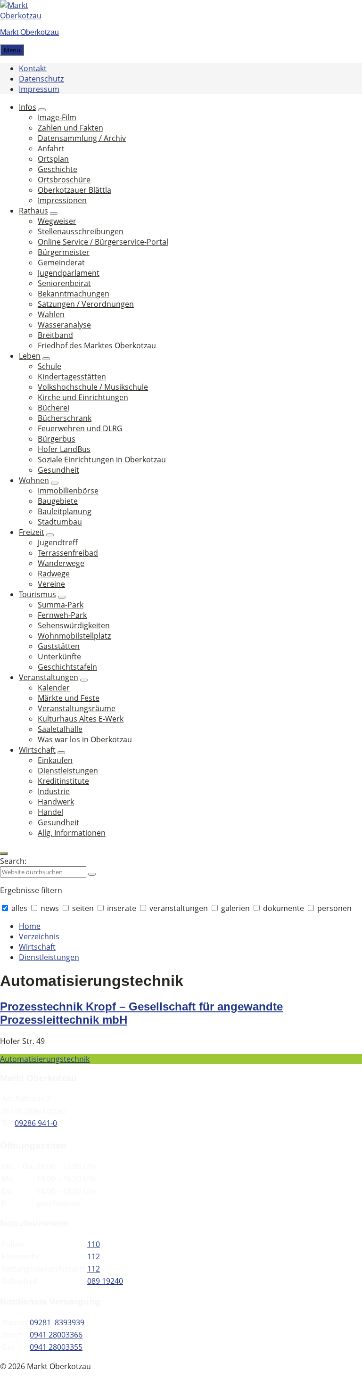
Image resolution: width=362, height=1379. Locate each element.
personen (333, 908)
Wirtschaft (37, 947)
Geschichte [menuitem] (57, 169)
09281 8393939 (57, 1322)
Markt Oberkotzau (29, 32)
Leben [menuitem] (30, 356)
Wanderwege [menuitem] (61, 563)
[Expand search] (4, 853)
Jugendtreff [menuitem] (58, 542)
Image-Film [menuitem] (57, 117)
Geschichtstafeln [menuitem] (67, 667)
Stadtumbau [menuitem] (60, 522)
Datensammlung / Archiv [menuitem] (82, 138)
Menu (12, 50)
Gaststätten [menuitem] (59, 646)
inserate (121, 908)
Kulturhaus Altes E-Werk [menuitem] (80, 719)
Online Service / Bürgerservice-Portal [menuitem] (103, 242)
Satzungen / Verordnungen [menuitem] (86, 304)
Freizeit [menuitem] (31, 532)
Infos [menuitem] (27, 107)
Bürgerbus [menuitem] (56, 439)
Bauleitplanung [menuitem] (64, 511)
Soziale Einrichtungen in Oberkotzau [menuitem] (102, 459)
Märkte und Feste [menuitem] (68, 698)
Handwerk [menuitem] (56, 801)
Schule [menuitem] (49, 366)
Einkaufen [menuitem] (55, 760)
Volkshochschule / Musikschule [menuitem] (93, 387)
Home (30, 926)
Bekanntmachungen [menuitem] (73, 293)
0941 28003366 (56, 1335)
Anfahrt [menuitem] (51, 148)
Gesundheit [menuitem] (58, 470)
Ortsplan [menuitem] (53, 159)
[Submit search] (92, 874)
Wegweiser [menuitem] (57, 221)
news (50, 908)
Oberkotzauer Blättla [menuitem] (74, 190)
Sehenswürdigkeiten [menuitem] (74, 625)
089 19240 (105, 1281)
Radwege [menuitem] (54, 573)
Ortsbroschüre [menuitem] (64, 179)
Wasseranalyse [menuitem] (64, 325)
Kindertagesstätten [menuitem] (72, 376)
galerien (235, 908)
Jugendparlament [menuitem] (68, 273)
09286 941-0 (36, 1123)
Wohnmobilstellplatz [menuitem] (74, 636)
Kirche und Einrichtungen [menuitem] (83, 397)
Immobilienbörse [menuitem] (68, 490)
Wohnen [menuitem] (34, 480)
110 (93, 1244)
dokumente (283, 908)
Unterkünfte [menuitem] (59, 656)
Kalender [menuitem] (54, 687)
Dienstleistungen (49, 957)
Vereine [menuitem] (51, 584)
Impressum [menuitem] (39, 89)
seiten (83, 908)
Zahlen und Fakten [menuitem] (70, 128)
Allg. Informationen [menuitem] (72, 833)
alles (19, 908)
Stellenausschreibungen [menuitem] (80, 231)
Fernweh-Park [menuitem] (62, 615)
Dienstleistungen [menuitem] (68, 770)
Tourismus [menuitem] (37, 594)
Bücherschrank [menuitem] (64, 418)
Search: (13, 861)
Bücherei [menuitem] (53, 407)
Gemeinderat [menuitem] (61, 262)
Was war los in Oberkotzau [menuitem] (85, 739)
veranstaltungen (179, 908)
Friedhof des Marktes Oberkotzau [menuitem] (97, 345)
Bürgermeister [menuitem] (64, 252)
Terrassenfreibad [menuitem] (68, 553)
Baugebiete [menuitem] (58, 501)
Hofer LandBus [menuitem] (64, 449)
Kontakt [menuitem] (33, 68)
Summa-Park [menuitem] (60, 604)
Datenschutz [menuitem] (41, 79)
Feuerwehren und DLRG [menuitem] (80, 428)
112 (93, 1256)
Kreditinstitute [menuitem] (63, 781)
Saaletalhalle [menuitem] (60, 729)
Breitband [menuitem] (55, 335)
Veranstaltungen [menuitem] (48, 677)
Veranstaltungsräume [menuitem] (76, 708)
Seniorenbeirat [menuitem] (64, 283)
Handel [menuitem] (50, 812)
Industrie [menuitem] (54, 791)
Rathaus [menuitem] (33, 210)
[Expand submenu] (42, 109)
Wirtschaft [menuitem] (37, 750)
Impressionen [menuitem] (62, 200)
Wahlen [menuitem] (51, 314)
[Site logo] (28, 15)
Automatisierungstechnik (45, 1059)
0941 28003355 (56, 1347)
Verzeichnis (39, 936)
